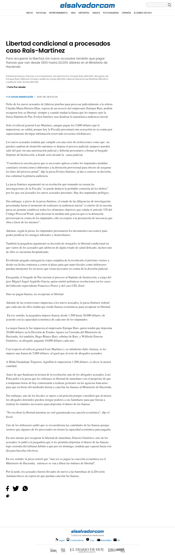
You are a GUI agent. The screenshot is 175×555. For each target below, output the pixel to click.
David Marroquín (22, 96)
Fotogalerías (111, 12)
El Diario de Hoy (143, 12)
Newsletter (106, 540)
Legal (62, 540)
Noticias (41, 12)
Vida (73, 12)
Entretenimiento (58, 12)
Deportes (84, 12)
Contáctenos (77, 540)
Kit (118, 540)
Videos (96, 12)
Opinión (126, 12)
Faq (92, 540)
